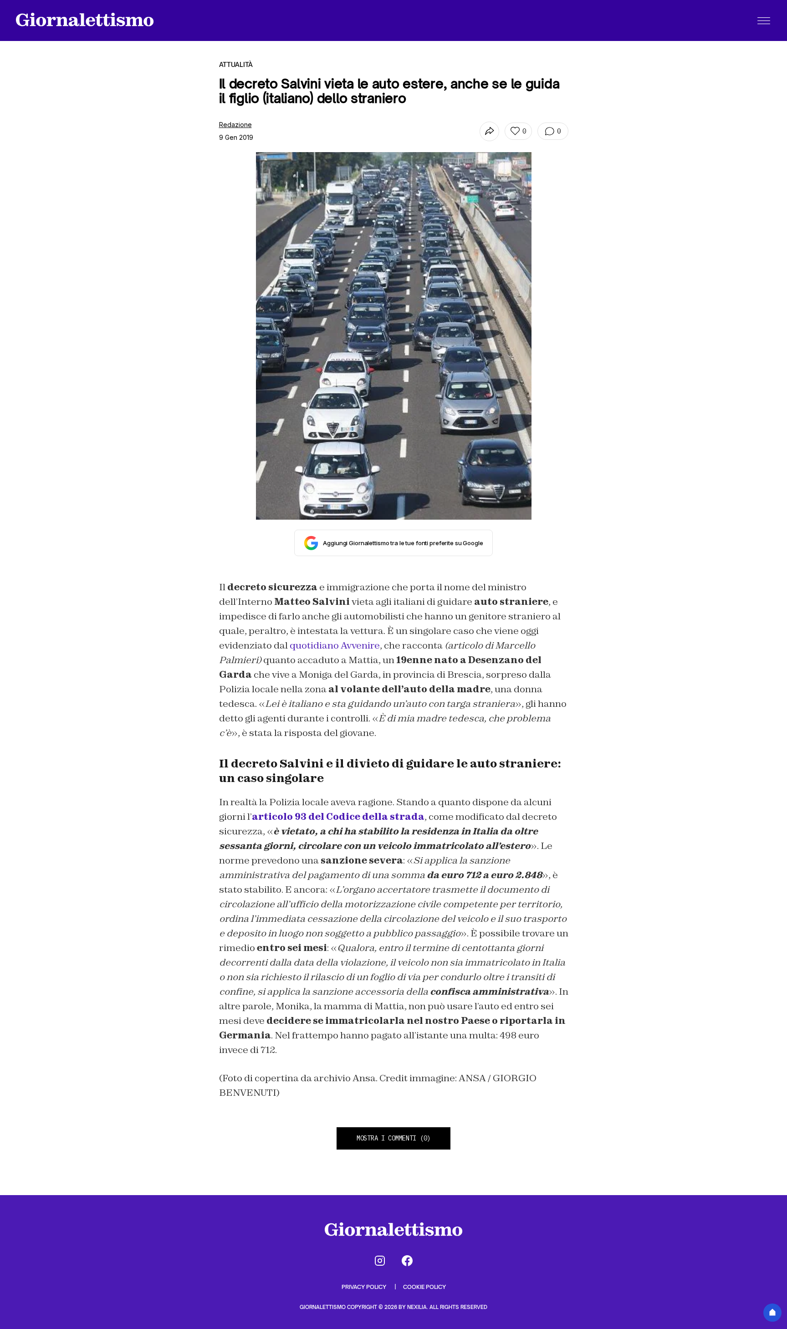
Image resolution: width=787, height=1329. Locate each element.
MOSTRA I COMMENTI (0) (393, 1138)
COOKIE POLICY (424, 1286)
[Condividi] (489, 131)
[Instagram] (380, 1261)
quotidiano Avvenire (335, 645)
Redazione (235, 124)
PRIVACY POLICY (365, 1286)
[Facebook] (407, 1261)
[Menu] (763, 20)
